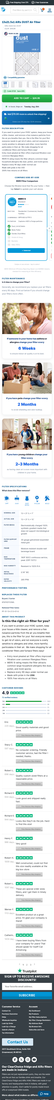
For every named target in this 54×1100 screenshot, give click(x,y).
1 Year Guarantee (41, 2)
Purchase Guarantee (10, 1014)
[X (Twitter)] (21, 1059)
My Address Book (36, 1023)
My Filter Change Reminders (40, 1020)
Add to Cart (27, 98)
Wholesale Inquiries (9, 1020)
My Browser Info (35, 1027)
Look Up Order (7, 1023)
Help (46, 1094)
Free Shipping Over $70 (19, 2)
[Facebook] (15, 1059)
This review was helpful (31, 735)
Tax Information (8, 1033)
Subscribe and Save (36, 1030)
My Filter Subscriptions (38, 1017)
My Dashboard (34, 1011)
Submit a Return (8, 1030)
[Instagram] (27, 1059)
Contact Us (6, 1011)
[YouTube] (34, 1059)
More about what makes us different (20, 1095)
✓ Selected (26, 250)
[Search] (35, 10)
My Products (34, 1014)
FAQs (4, 1017)
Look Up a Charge (9, 1027)
